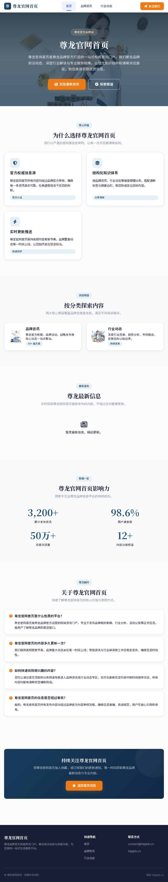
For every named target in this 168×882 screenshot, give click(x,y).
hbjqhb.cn (134, 851)
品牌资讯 (86, 6)
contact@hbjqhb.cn (141, 844)
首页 (69, 6)
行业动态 (106, 6)
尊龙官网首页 (22, 6)
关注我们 (154, 6)
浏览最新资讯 (69, 84)
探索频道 (106, 84)
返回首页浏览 (86, 786)
